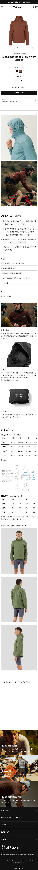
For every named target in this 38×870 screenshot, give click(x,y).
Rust (20, 71)
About (4, 839)
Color (18, 68)
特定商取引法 (30, 860)
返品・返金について (19, 862)
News (3, 825)
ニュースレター (6, 810)
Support (5, 832)
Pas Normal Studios (19, 54)
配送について (9, 100)
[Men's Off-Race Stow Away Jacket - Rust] (4, 718)
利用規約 (21, 860)
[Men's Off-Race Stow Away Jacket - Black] (2, 718)
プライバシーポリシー (10, 860)
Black (17, 71)
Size (19, 76)
